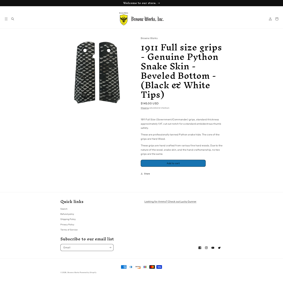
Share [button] (147, 173)
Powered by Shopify (88, 272)
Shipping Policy (68, 219)
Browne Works (73, 272)
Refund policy (67, 214)
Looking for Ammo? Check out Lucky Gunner (170, 201)
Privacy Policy (67, 224)
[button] (6, 19)
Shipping (145, 108)
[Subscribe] (110, 247)
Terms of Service (69, 229)
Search (64, 209)
